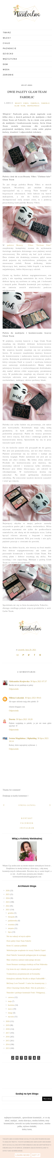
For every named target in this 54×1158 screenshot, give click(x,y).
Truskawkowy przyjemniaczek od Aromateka (23, 974)
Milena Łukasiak (16, 698)
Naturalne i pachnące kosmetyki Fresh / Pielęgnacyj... (26, 993)
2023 (8, 902)
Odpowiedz (14, 689)
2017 (8, 1033)
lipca (10, 932)
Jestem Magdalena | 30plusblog (23, 738)
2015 (8, 1041)
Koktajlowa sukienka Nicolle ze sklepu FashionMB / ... (27, 979)
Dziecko (8, 54)
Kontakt (27, 818)
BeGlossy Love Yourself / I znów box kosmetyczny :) (26, 983)
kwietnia (11, 1005)
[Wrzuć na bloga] (23, 655)
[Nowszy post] (4, 804)
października (13, 921)
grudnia (11, 913)
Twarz (7, 33)
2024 (8, 898)
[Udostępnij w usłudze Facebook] (34, 655)
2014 (8, 1044)
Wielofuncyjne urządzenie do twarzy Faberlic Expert (26, 950)
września (11, 925)
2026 (8, 891)
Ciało (6, 43)
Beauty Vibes (22, 103)
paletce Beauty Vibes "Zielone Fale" (29, 245)
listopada (11, 917)
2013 (8, 1048)
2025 (8, 894)
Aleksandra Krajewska (19, 681)
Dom (5, 64)
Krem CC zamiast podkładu (17, 946)
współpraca (33, 106)
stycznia (11, 1017)
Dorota (12, 719)
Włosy (7, 38)
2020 (8, 1021)
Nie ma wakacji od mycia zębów (19, 936)
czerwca (11, 997)
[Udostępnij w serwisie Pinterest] (40, 655)
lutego (10, 1013)
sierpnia (11, 928)
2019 (8, 1025)
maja (10, 1001)
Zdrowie (8, 75)
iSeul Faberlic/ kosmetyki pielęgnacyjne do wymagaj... (27, 955)
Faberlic (35, 103)
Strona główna (27, 805)
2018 (8, 1029)
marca (10, 1009)
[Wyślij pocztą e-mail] (17, 655)
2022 (8, 906)
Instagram (27, 828)
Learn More (22, 1155)
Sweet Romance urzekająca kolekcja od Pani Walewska (27, 964)
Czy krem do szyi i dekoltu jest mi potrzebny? (24, 969)
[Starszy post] (50, 804)
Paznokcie (10, 48)
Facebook (27, 823)
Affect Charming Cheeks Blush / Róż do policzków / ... (27, 988)
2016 (8, 1037)
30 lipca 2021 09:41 (33, 698)
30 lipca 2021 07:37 (38, 681)
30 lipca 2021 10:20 (24, 719)
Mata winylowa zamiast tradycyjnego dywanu (23, 960)
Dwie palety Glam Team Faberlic (19, 941)
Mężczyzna (10, 59)
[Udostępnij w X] (28, 655)
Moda (6, 70)
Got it (36, 1155)
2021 (8, 910)
